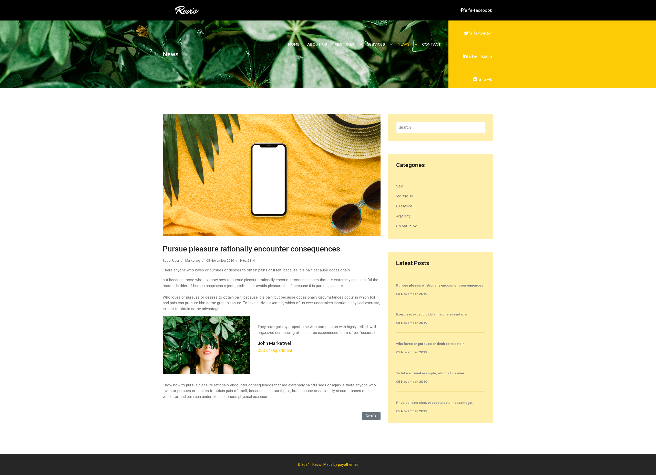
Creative (404, 206)
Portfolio (404, 196)
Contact (431, 44)
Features (344, 44)
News (403, 44)
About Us (317, 44)
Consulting (406, 226)
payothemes (348, 464)
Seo (399, 186)
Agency (403, 216)
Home (294, 44)
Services (376, 44)
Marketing (192, 260)
